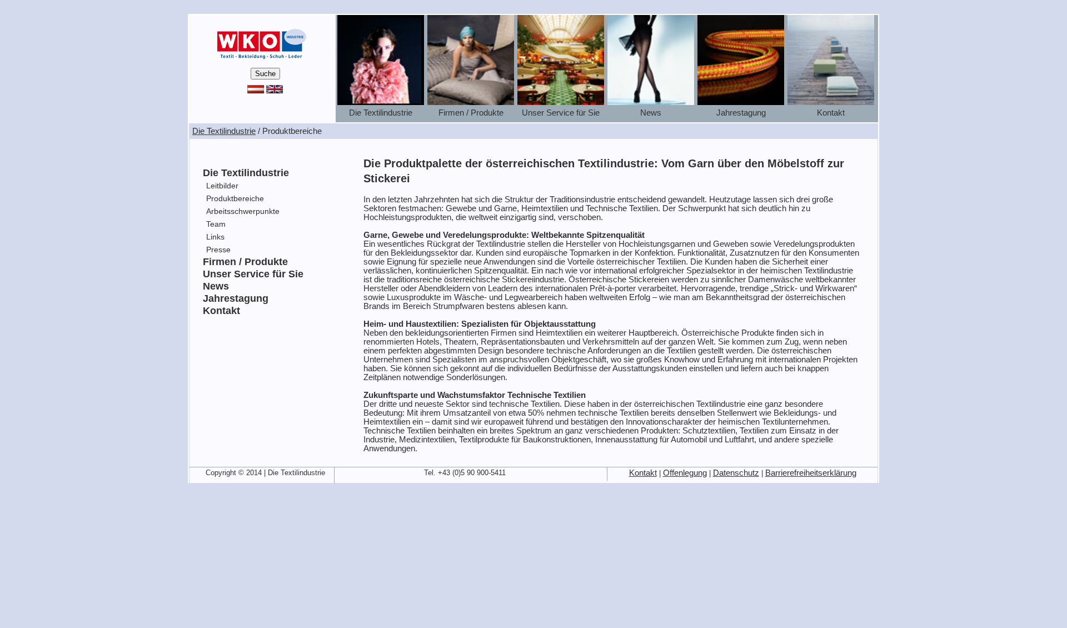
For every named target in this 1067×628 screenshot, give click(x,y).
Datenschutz (736, 472)
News (216, 286)
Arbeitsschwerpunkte (243, 211)
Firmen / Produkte (245, 261)
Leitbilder (222, 185)
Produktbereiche (235, 198)
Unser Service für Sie (253, 274)
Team (216, 224)
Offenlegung (685, 472)
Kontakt (221, 310)
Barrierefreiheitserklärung (810, 472)
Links (215, 236)
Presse (218, 249)
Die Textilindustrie (224, 131)
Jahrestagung (235, 298)
